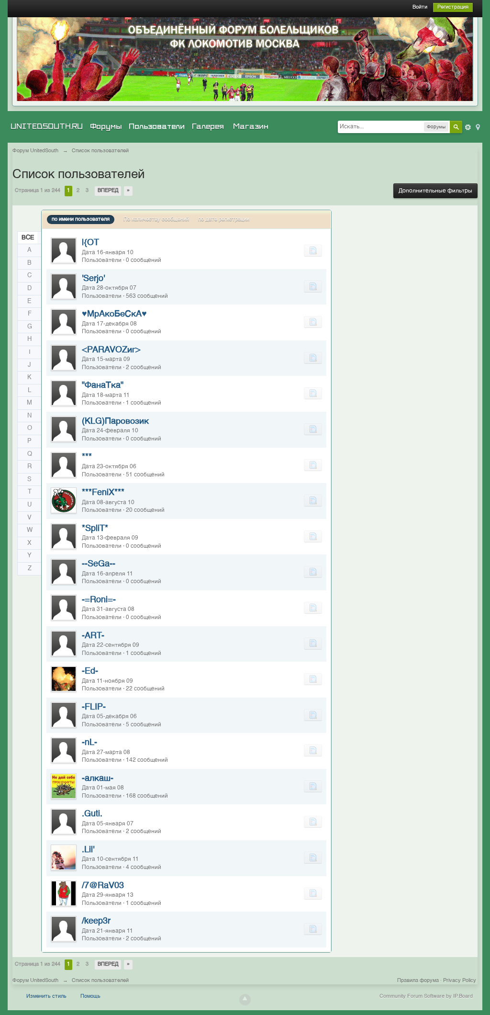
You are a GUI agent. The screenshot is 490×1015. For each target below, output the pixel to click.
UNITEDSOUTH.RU (47, 126)
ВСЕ (28, 238)
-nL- (89, 742)
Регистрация (452, 7)
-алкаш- (97, 778)
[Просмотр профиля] (64, 250)
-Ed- (90, 671)
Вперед (108, 190)
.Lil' (88, 850)
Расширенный (468, 127)
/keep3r (96, 921)
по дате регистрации (223, 219)
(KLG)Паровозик (115, 421)
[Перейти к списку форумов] (245, 59)
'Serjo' (93, 278)
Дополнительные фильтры (435, 191)
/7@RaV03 (103, 885)
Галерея (208, 126)
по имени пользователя (81, 219)
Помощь (90, 996)
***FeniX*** (103, 492)
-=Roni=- (99, 600)
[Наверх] (245, 999)
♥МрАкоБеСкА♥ (114, 314)
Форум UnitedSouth (35, 980)
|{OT (90, 242)
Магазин (250, 126)
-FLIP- (94, 707)
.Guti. (92, 814)
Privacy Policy (459, 980)
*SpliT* (95, 528)
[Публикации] (313, 250)
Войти (419, 7)
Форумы (106, 126)
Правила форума (418, 980)
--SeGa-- (98, 564)
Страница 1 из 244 (37, 190)
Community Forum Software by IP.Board (426, 996)
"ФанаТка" (102, 385)
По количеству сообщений (156, 219)
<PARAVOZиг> (111, 350)
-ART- (93, 636)
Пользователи (157, 126)
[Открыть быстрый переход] (477, 126)
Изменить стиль (46, 996)
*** (87, 457)
